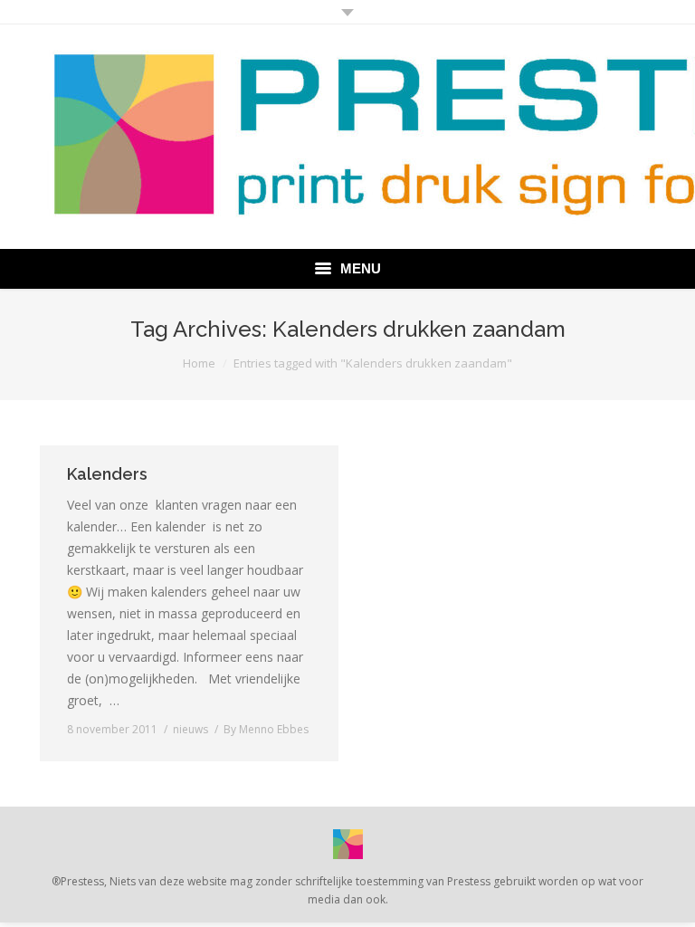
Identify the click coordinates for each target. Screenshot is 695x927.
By (266, 729)
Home (199, 363)
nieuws (190, 729)
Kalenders (107, 473)
